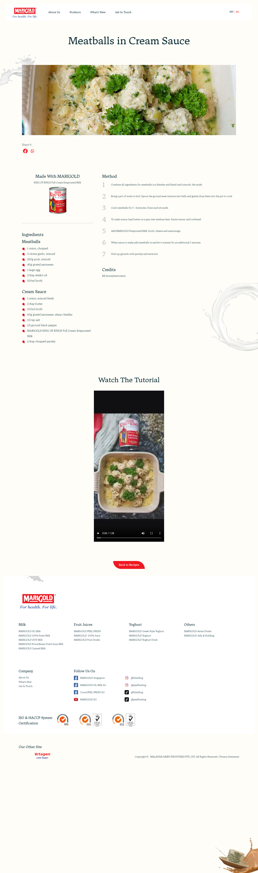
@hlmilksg (137, 677)
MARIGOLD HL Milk (30, 631)
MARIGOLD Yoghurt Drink (143, 639)
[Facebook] (25, 151)
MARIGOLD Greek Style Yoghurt (146, 631)
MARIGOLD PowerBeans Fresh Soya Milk (41, 644)
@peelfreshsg (138, 685)
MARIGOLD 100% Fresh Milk (34, 635)
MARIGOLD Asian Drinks (198, 631)
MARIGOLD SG (88, 699)
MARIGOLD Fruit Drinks (87, 639)
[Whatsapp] (32, 151)
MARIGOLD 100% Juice (87, 635)
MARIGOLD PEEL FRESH (87, 631)
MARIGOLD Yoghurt (140, 635)
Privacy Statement (229, 756)
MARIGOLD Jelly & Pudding (199, 635)
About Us (24, 677)
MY (232, 11)
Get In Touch (25, 686)
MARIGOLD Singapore (92, 677)
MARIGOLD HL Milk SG (93, 685)
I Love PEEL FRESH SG (92, 692)
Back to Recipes (129, 564)
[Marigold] (25, 12)
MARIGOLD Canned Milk (32, 648)
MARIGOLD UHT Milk (31, 639)
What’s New (25, 681)
